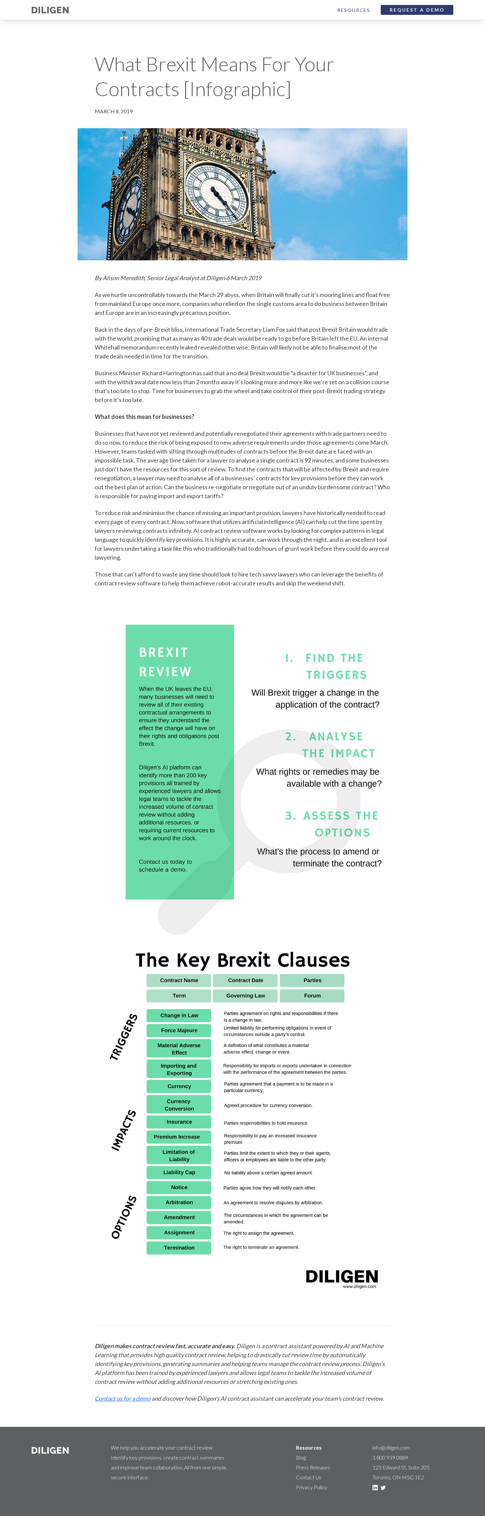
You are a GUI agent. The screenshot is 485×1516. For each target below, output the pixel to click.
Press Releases (313, 1467)
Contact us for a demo (122, 1398)
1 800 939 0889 (390, 1457)
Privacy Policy (311, 1487)
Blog (301, 1457)
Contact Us (308, 1477)
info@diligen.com (391, 1447)
